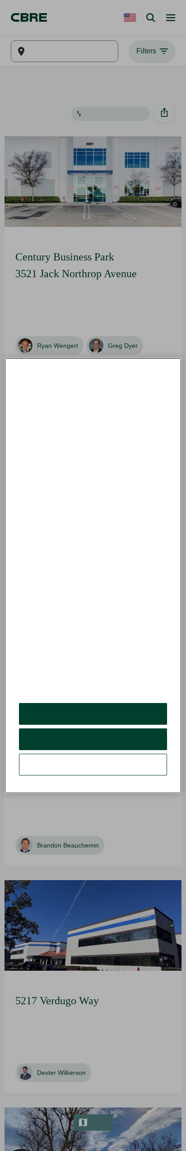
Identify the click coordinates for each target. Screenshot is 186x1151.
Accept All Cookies (93, 693)
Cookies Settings (93, 744)
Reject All (92, 718)
